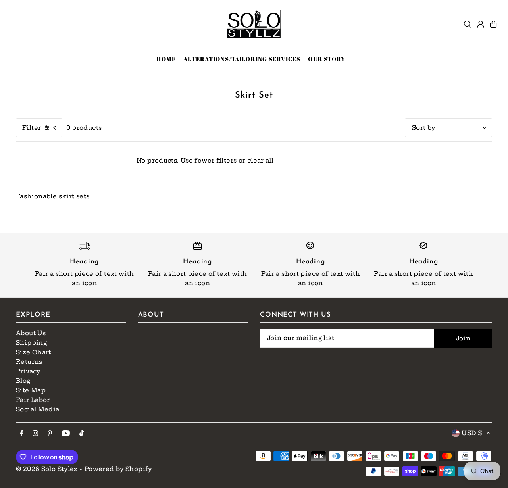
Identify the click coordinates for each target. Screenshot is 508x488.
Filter (31, 127)
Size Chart (33, 352)
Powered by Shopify (118, 469)
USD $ (472, 433)
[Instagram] (35, 433)
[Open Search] (467, 24)
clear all (260, 160)
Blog (23, 380)
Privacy (28, 371)
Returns (29, 361)
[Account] (480, 24)
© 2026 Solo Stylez (47, 469)
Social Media (38, 409)
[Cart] (493, 24)
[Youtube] (66, 433)
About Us (31, 333)
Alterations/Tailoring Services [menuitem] (241, 59)
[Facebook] (21, 433)
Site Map (31, 390)
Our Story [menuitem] (326, 59)
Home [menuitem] (166, 59)
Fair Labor (33, 399)
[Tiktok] (81, 433)
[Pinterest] (50, 433)
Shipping (31, 342)
